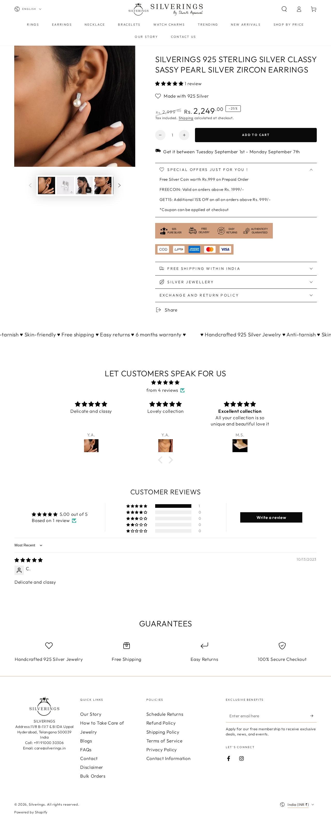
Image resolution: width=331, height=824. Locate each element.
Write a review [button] (271, 517)
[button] (284, 9)
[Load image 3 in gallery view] (102, 185)
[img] (165, 382)
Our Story (90, 714)
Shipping (186, 118)
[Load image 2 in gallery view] (65, 185)
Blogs (86, 741)
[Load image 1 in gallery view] (46, 185)
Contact (89, 758)
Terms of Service (164, 741)
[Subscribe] (313, 716)
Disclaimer (91, 767)
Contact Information (168, 758)
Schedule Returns (164, 714)
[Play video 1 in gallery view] (84, 185)
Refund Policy (161, 723)
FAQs (86, 750)
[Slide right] (119, 185)
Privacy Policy (161, 750)
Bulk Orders (92, 776)
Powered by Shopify (31, 812)
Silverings (37, 804)
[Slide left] (30, 185)
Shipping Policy (162, 732)
